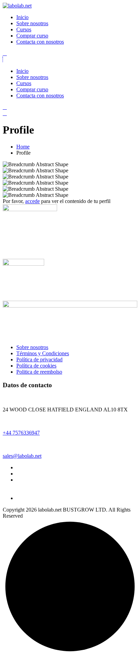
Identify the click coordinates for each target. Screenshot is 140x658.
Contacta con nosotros (40, 42)
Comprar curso (32, 35)
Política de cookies (36, 366)
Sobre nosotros (32, 23)
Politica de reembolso (39, 372)
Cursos (23, 29)
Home (23, 147)
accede (32, 201)
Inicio (22, 17)
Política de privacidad (39, 359)
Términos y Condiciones (42, 353)
